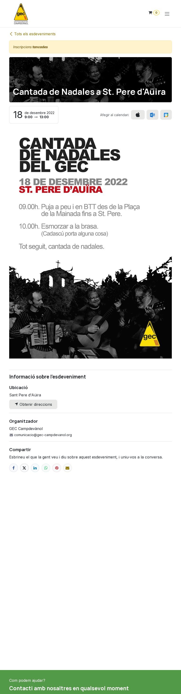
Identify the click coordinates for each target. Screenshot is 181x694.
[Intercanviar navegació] (167, 14)
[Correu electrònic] (67, 468)
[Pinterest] (56, 468)
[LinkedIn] (35, 468)
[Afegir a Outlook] (152, 115)
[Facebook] (13, 468)
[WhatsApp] (45, 468)
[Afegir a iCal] (138, 114)
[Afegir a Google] (166, 115)
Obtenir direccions (35, 404)
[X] (24, 468)
